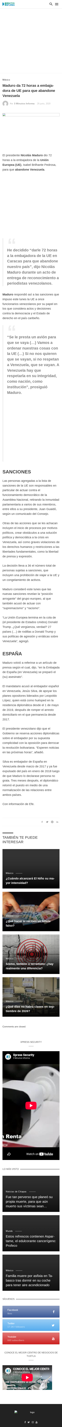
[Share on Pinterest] (52, 821)
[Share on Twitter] (47, 821)
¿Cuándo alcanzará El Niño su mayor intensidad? (30, 881)
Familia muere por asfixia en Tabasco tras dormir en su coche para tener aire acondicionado (29, 1280)
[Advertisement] (31, 40)
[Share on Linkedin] (57, 821)
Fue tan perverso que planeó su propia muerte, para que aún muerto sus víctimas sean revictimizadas (29, 1202)
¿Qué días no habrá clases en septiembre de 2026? (30, 1009)
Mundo (9, 1231)
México (6, 80)
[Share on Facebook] (42, 821)
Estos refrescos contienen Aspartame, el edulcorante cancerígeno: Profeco (31, 1241)
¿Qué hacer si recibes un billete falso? (28, 923)
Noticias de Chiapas (16, 1191)
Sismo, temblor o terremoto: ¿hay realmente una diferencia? (29, 966)
